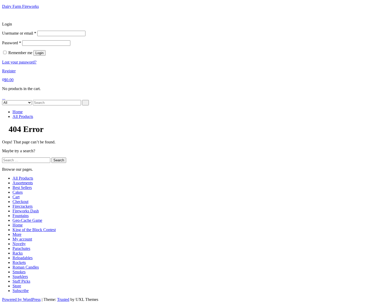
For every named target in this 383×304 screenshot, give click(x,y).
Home (18, 112)
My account (22, 239)
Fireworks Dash (26, 211)
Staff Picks (21, 281)
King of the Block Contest (34, 229)
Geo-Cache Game (27, 220)
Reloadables (23, 258)
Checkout (20, 201)
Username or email (19, 33)
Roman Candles (26, 267)
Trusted (63, 299)
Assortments (23, 183)
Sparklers (20, 276)
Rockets (19, 262)
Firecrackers (23, 206)
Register (9, 71)
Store (17, 286)
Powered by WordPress (21, 299)
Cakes (18, 192)
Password (11, 43)
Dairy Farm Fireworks (20, 6)
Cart (16, 197)
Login (39, 53)
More (17, 234)
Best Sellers (22, 187)
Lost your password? (19, 62)
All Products (23, 116)
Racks (18, 253)
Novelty (19, 244)
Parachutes (21, 248)
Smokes (19, 272)
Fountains (21, 215)
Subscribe (21, 290)
